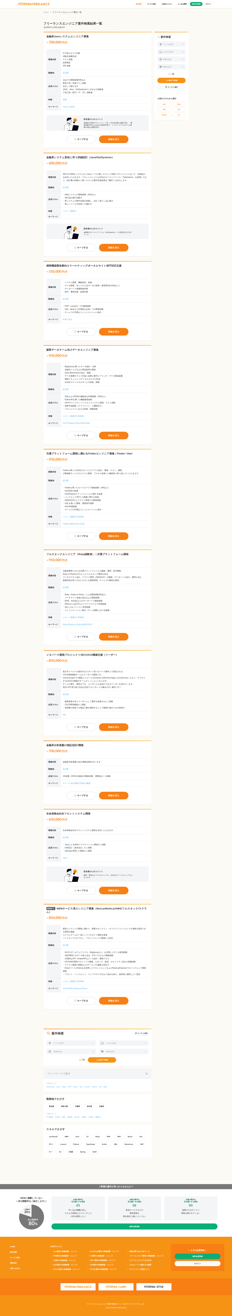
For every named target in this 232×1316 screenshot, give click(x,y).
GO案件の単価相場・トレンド (101, 1256)
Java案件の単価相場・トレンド (65, 1251)
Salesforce (128, 1144)
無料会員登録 (196, 4)
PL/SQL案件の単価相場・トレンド (103, 1269)
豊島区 (98, 1117)
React (84, 988)
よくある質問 (182, 4)
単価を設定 (58, 1051)
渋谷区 (91, 1117)
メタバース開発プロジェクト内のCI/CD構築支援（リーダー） (82, 654)
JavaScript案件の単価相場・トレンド (104, 1251)
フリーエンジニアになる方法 (140, 1260)
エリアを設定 (59, 1043)
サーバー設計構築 (70, 783)
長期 (65, 100)
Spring (83, 1152)
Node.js (77, 988)
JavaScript (50, 1087)
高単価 (81, 416)
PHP (65, 319)
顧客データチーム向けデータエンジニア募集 (72, 349)
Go (100, 1087)
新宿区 (69, 1117)
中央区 (57, 1117)
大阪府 (101, 1106)
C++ (50, 1152)
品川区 (77, 1117)
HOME (12, 1247)
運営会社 (13, 1263)
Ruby (65, 624)
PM (82, 423)
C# (87, 1137)
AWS (72, 524)
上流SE (71, 107)
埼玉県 (89, 1106)
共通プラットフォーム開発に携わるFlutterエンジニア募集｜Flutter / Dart (89, 453)
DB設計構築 (85, 783)
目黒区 (84, 1117)
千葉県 (77, 1106)
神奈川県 (64, 1106)
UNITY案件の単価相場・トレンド (102, 1260)
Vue (81, 1087)
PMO (88, 423)
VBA (119, 1137)
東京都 (51, 1106)
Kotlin (104, 1144)
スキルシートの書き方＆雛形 (140, 1265)
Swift (105, 1087)
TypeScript (90, 1144)
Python (72, 423)
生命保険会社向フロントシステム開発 (68, 813)
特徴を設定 (110, 1051)
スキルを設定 (111, 1043)
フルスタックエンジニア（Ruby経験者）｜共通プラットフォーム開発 (87, 554)
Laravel (87, 1087)
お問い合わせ (15, 1268)
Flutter (65, 524)
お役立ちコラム (167, 4)
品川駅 (66, 73)
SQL (70, 319)
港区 (63, 1117)
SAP (142, 1144)
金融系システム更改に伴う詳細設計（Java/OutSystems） (80, 157)
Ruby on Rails (75, 624)
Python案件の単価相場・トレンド (66, 1269)
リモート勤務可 (69, 211)
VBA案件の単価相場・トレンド (102, 1265)
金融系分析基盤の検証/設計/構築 (64, 745)
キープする (82, 139)
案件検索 (139, 4)
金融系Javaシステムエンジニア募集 (67, 36)
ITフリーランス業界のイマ (139, 1269)
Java (65, 107)
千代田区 (49, 1117)
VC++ (51, 1144)
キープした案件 (143, 1033)
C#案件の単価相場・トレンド (64, 1260)
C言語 (71, 1152)
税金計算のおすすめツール (139, 1251)
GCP (65, 423)
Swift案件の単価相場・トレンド (65, 1265)
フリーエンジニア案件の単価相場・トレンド (146, 1256)
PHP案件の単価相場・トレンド (65, 1256)
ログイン (208, 4)
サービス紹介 (151, 4)
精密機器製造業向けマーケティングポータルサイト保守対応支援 (84, 265)
